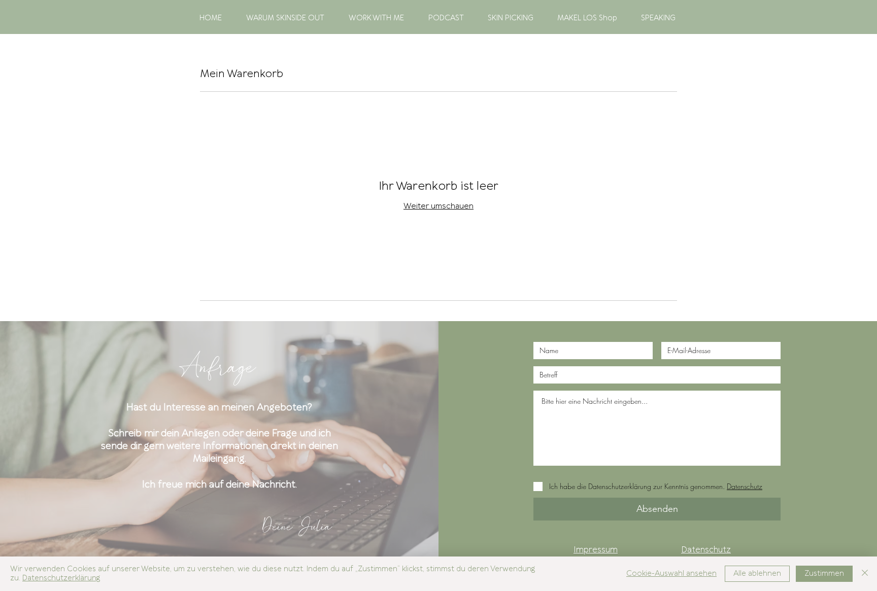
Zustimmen (824, 574)
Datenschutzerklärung (61, 578)
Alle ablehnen (757, 574)
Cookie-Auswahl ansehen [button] (671, 574)
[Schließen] (865, 574)
